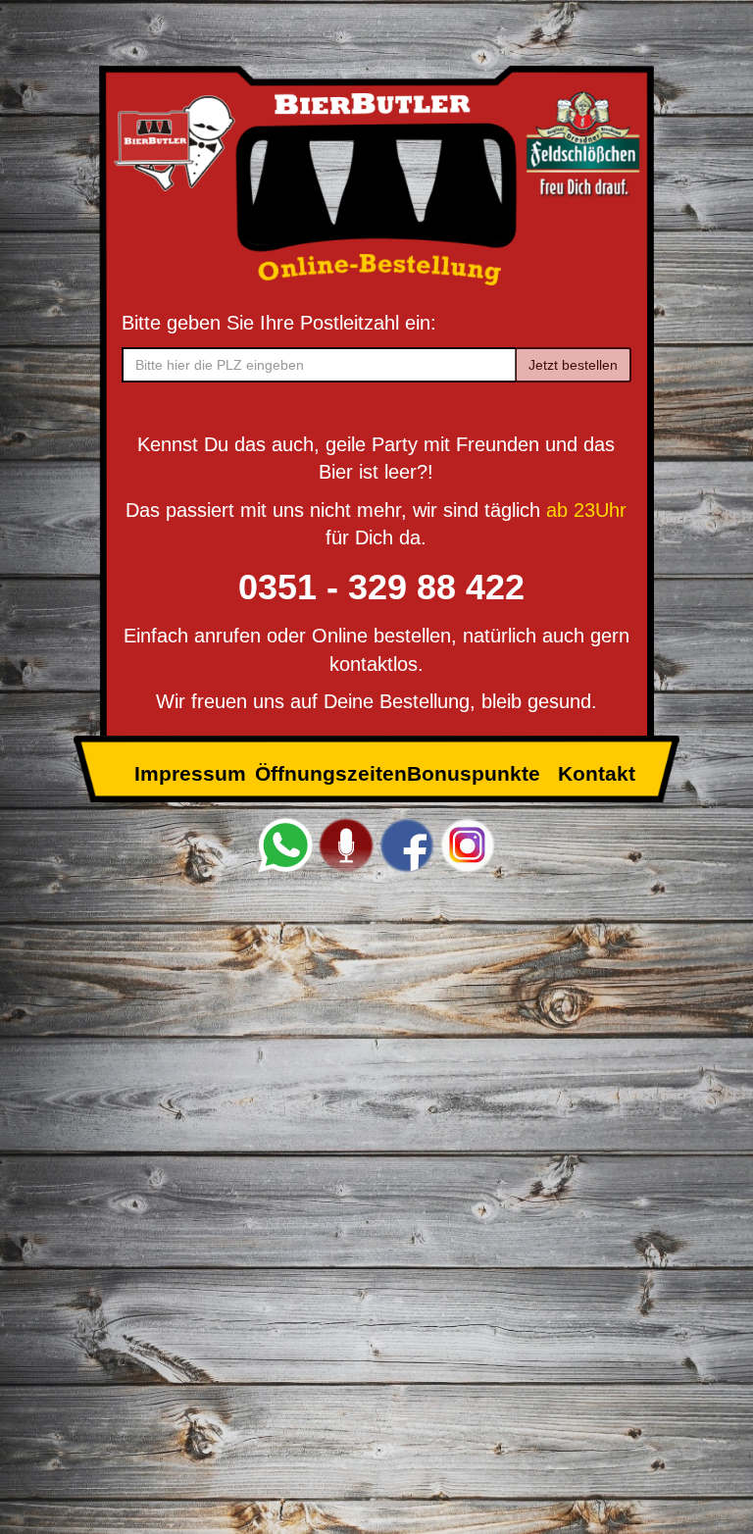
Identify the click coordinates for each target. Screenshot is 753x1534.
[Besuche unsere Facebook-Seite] (406, 844)
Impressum (190, 773)
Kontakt (596, 773)
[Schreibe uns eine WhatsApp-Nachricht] (285, 844)
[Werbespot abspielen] (346, 844)
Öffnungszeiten (331, 773)
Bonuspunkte (473, 773)
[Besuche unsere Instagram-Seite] (467, 844)
